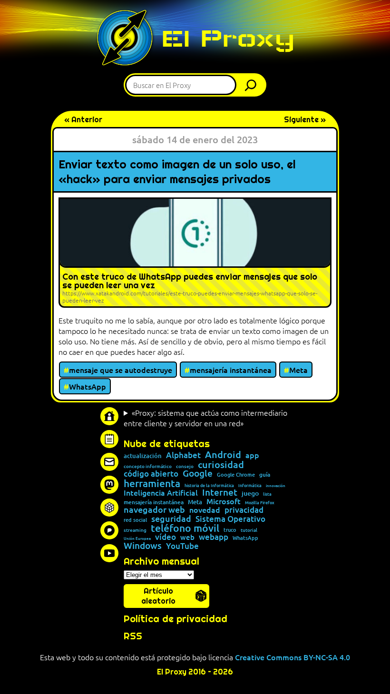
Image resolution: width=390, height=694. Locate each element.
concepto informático (148, 466)
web (187, 537)
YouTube (182, 546)
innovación (275, 485)
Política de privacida (172, 619)
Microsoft (223, 501)
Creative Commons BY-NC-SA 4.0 (292, 657)
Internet (219, 492)
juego (250, 493)
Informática (250, 485)
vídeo (165, 537)
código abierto (151, 473)
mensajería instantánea (231, 369)
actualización (143, 456)
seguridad (171, 518)
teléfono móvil (185, 528)
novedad (204, 509)
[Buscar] (253, 85)
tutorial (249, 530)
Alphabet (183, 455)
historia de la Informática (209, 485)
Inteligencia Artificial (161, 493)
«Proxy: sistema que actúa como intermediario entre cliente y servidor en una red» (205, 417)
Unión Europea (137, 538)
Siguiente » (305, 120)
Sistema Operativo (230, 519)
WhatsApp (87, 386)
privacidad (243, 510)
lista (267, 494)
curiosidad (221, 464)
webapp (213, 537)
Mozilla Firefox (259, 502)
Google (198, 473)
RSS (133, 636)
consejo (185, 466)
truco (230, 530)
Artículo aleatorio (158, 596)
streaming (135, 530)
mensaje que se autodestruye (120, 369)
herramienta (152, 483)
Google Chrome (236, 474)
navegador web (154, 509)
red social (135, 519)
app (252, 455)
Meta (298, 369)
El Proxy (227, 38)
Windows (143, 545)
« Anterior (83, 120)
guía (264, 475)
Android (223, 454)
